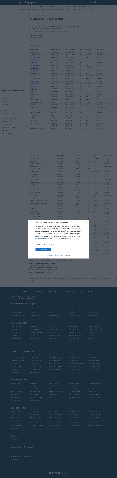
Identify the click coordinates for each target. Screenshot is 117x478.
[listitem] (58, 244)
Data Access (58, 255)
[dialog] (58, 239)
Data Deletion (49, 255)
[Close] (86, 222)
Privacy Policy (67, 255)
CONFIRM (43, 249)
